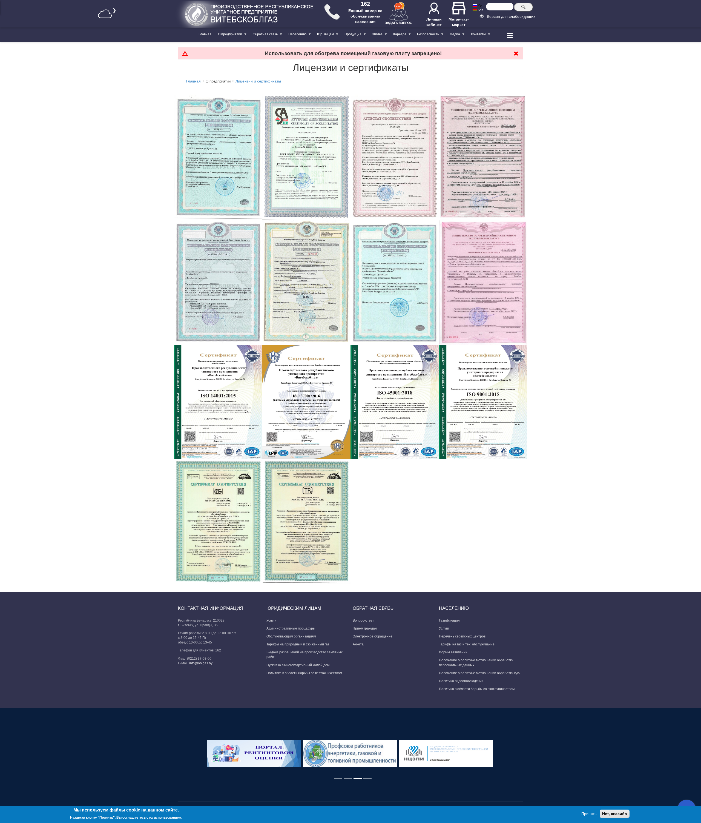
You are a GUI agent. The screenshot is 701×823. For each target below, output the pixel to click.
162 (365, 4)
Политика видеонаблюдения (461, 681)
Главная (205, 34)
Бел (480, 10)
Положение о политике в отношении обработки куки (480, 673)
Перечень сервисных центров (462, 636)
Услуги (271, 620)
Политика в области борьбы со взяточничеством (304, 673)
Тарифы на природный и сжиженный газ (297, 644)
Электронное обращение (372, 636)
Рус (480, 5)
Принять (588, 813)
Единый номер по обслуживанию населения (365, 16)
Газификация (449, 620)
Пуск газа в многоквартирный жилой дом (297, 665)
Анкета (358, 644)
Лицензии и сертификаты (258, 81)
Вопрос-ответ (363, 620)
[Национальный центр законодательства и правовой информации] (446, 753)
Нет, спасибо (614, 813)
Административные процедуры (290, 628)
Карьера (398, 35)
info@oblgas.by (200, 663)
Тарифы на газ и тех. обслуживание (467, 644)
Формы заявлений (453, 652)
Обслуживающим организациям (291, 636)
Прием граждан (365, 628)
